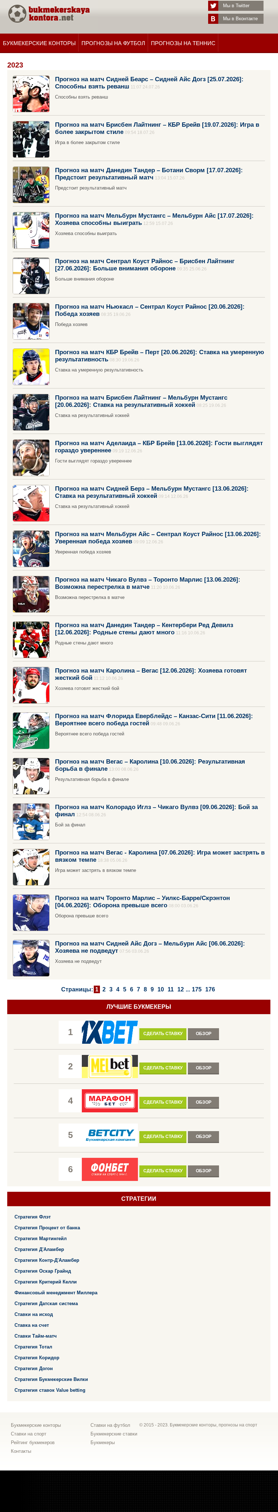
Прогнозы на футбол (113, 43)
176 (210, 989)
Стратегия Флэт (32, 1217)
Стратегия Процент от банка (47, 1227)
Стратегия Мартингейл (40, 1238)
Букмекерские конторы (39, 43)
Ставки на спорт (28, 1434)
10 (160, 989)
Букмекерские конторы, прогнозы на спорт (213, 1425)
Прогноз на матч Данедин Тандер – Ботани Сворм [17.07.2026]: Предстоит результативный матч (149, 173)
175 (197, 989)
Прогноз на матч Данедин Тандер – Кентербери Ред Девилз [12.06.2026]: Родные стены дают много (144, 628)
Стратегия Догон (33, 1368)
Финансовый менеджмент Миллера (55, 1292)
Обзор (203, 1033)
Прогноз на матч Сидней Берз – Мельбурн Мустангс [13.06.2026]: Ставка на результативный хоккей (152, 492)
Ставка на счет (31, 1325)
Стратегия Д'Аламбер (39, 1249)
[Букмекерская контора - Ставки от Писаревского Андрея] (49, 29)
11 (171, 989)
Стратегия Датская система (46, 1303)
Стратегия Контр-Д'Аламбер (46, 1260)
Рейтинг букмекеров (33, 1442)
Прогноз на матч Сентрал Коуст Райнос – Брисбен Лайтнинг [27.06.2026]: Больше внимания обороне (145, 264)
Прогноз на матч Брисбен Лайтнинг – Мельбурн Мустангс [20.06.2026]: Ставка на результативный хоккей (141, 401)
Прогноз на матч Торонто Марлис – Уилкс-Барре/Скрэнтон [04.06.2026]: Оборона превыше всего (142, 901)
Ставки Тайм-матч (35, 1336)
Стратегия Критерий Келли (45, 1282)
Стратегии (138, 1199)
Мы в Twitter (236, 5)
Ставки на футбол (110, 1425)
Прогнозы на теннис (183, 43)
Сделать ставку (162, 1033)
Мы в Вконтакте (240, 18)
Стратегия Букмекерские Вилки (51, 1379)
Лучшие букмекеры (138, 1007)
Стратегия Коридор (36, 1357)
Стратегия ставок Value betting (49, 1390)
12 (180, 989)
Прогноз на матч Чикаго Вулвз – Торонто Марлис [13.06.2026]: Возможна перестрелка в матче (147, 583)
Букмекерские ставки (113, 1434)
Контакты (21, 1451)
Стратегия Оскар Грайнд (42, 1271)
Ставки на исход (33, 1314)
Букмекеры (102, 1442)
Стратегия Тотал (33, 1347)
